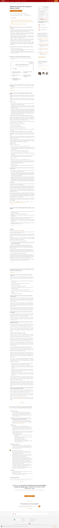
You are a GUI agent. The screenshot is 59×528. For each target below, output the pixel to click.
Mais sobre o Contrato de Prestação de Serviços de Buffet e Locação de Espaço (21, 20)
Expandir (31, 62)
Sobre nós (23, 519)
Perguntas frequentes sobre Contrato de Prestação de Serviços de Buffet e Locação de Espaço (22, 22)
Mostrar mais (21, 481)
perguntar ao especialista (21, 230)
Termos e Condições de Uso (33, 519)
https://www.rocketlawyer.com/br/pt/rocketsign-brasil (18, 202)
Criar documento (16, 10)
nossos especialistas (20, 398)
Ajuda (22, 521)
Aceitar (55, 526)
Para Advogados (32, 521)
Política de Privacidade (32, 520)
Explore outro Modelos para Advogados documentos (42, 57)
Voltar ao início (22, 402)
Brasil (16, 519)
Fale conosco (23, 520)
